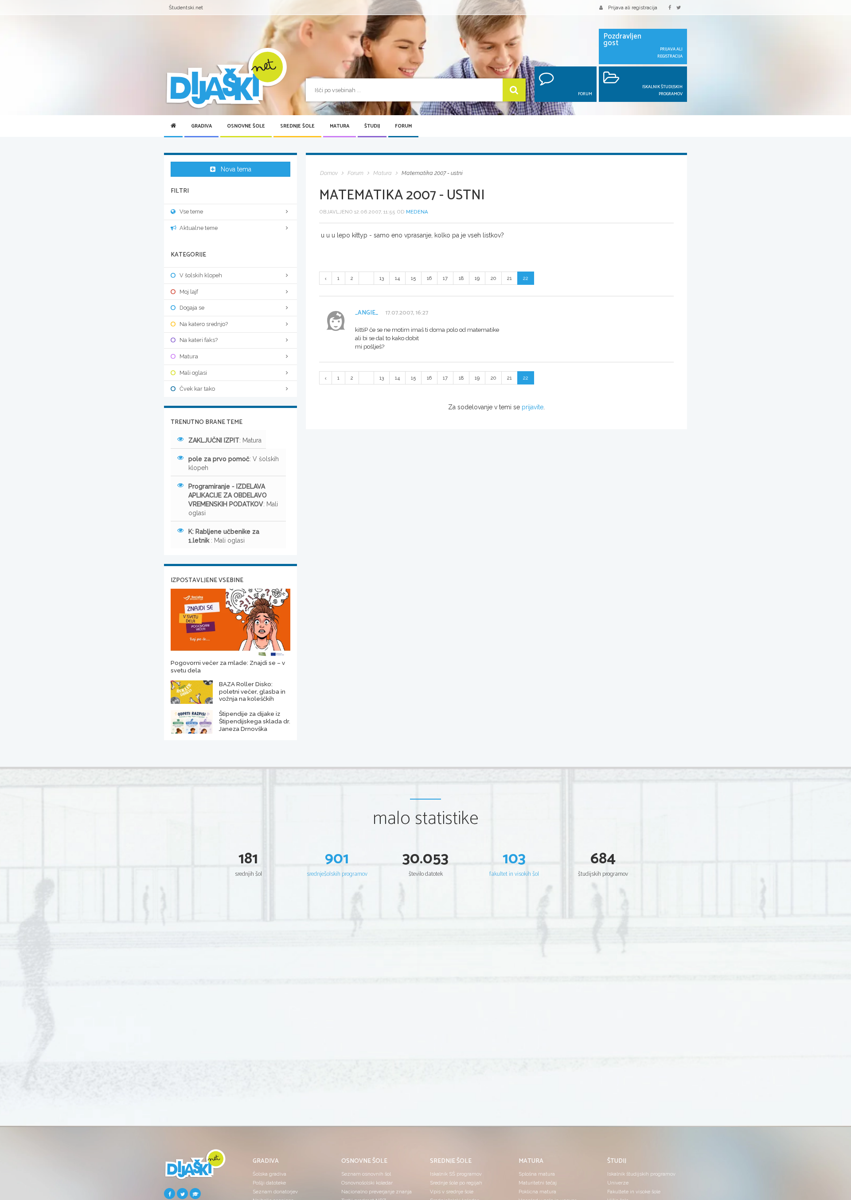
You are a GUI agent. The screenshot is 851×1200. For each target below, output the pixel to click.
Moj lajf (189, 291)
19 (477, 278)
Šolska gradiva (269, 1174)
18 (461, 278)
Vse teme (191, 211)
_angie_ (366, 313)
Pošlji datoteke (269, 1183)
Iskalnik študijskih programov (641, 1174)
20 (493, 278)
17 (445, 278)
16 (429, 278)
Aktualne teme (199, 228)
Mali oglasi (193, 372)
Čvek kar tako (197, 388)
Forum (403, 126)
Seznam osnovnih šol (366, 1174)
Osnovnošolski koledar (367, 1183)
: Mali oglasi (233, 500)
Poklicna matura (537, 1191)
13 (381, 278)
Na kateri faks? (199, 340)
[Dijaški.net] (195, 1167)
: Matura (225, 440)
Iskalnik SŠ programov (456, 1174)
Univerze (617, 1183)
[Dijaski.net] (226, 79)
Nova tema (236, 169)
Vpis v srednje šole (451, 1191)
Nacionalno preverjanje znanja (376, 1191)
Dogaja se (192, 307)
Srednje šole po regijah (456, 1183)
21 (509, 278)
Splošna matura (537, 1174)
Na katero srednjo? (204, 324)
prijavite (532, 407)
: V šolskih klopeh (233, 463)
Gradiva (201, 126)
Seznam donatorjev (275, 1191)
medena (417, 212)
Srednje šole (297, 126)
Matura (339, 126)
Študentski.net (186, 7)
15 (413, 278)
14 (397, 278)
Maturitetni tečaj (538, 1183)
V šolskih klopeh (201, 275)
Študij (372, 126)
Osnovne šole (246, 126)
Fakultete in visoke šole (633, 1191)
